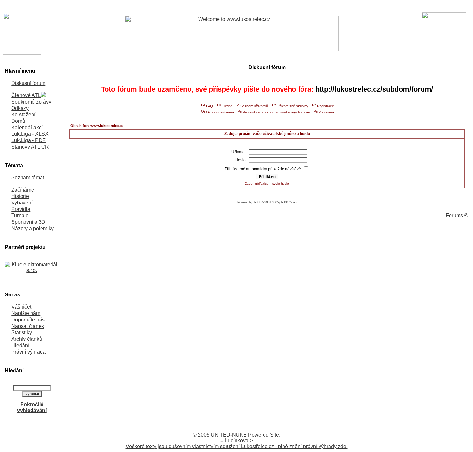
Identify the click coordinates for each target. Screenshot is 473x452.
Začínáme (22, 190)
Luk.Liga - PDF (28, 140)
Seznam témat (27, 177)
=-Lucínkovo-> (236, 440)
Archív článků (26, 339)
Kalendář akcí (27, 127)
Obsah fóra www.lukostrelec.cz (97, 126)
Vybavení (21, 202)
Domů (18, 121)
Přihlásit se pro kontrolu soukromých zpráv (276, 112)
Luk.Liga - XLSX (30, 134)
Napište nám (25, 313)
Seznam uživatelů (254, 106)
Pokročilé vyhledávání (32, 407)
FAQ (209, 106)
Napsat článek (27, 326)
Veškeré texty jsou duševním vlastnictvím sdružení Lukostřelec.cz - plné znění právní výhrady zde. (237, 446)
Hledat (227, 106)
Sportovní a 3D (28, 222)
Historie (20, 196)
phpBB (257, 202)
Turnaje (20, 215)
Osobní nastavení (220, 112)
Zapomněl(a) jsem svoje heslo (267, 183)
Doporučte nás (28, 319)
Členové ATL (26, 95)
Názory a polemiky (32, 228)
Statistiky (21, 332)
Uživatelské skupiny (292, 106)
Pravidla (20, 209)
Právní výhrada (28, 352)
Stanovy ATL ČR (30, 146)
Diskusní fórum (28, 83)
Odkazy (20, 108)
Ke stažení (23, 114)
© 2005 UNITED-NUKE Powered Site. (236, 435)
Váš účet (21, 307)
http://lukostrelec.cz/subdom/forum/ (374, 89)
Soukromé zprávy (31, 101)
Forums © (457, 215)
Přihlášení (326, 112)
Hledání (20, 345)
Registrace (325, 106)
